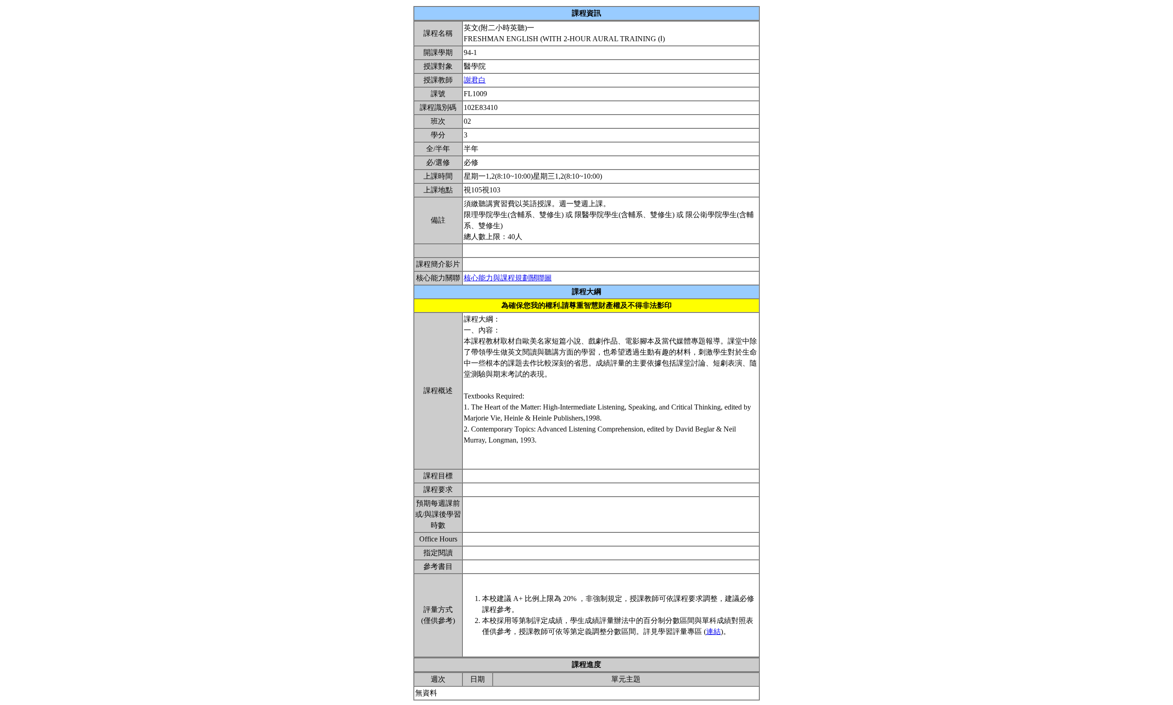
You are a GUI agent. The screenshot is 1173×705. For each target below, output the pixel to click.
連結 (713, 631)
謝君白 (475, 80)
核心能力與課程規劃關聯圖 (508, 278)
